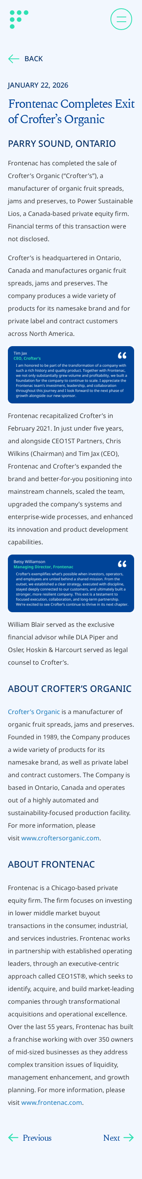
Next (111, 1138)
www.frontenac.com (51, 1102)
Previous (37, 1138)
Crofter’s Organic (34, 711)
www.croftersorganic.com (60, 838)
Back (33, 58)
